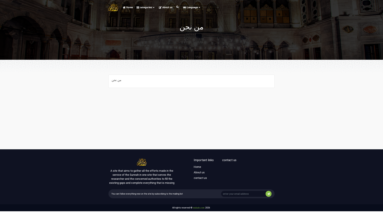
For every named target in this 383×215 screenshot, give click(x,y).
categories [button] (146, 7)
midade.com (199, 207)
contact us (200, 177)
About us (167, 7)
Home (129, 7)
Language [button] (192, 7)
